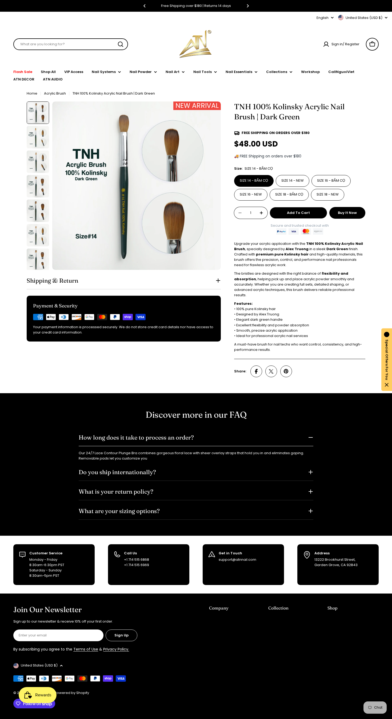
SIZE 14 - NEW (292, 180)
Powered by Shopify (71, 692)
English (323, 17)
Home (32, 93)
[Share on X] (271, 371)
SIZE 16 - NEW (251, 194)
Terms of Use (85, 649)
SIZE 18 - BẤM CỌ (289, 194)
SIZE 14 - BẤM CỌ (254, 180)
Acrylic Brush (55, 93)
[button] (144, 6)
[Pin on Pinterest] (286, 371)
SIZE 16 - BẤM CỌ (331, 180)
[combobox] (70, 44)
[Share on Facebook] (256, 371)
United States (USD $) (364, 17)
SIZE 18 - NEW (328, 194)
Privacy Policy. (116, 649)
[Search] (120, 44)
